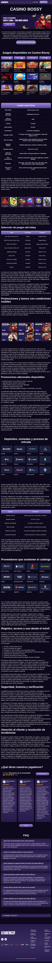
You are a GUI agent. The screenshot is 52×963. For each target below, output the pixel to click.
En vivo (19, 57)
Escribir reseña (42, 773)
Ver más (26, 825)
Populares (6, 57)
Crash (31, 57)
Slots (44, 57)
